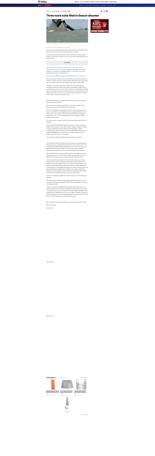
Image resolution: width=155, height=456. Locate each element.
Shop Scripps (105, 1)
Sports (98, 1)
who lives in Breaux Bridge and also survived (67, 180)
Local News (55, 11)
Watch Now (112, 1)
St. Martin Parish (89, 5)
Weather (92, 1)
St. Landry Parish (103, 5)
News (48, 11)
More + (114, 5)
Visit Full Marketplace (84, 377)
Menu (76, 1)
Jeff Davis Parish (96, 5)
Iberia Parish (109, 5)
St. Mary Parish (82, 5)
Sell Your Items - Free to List (61, 377)
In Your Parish (65, 11)
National (86, 1)
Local (81, 1)
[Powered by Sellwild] (86, 414)
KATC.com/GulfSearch (80, 76)
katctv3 (39, 5)
